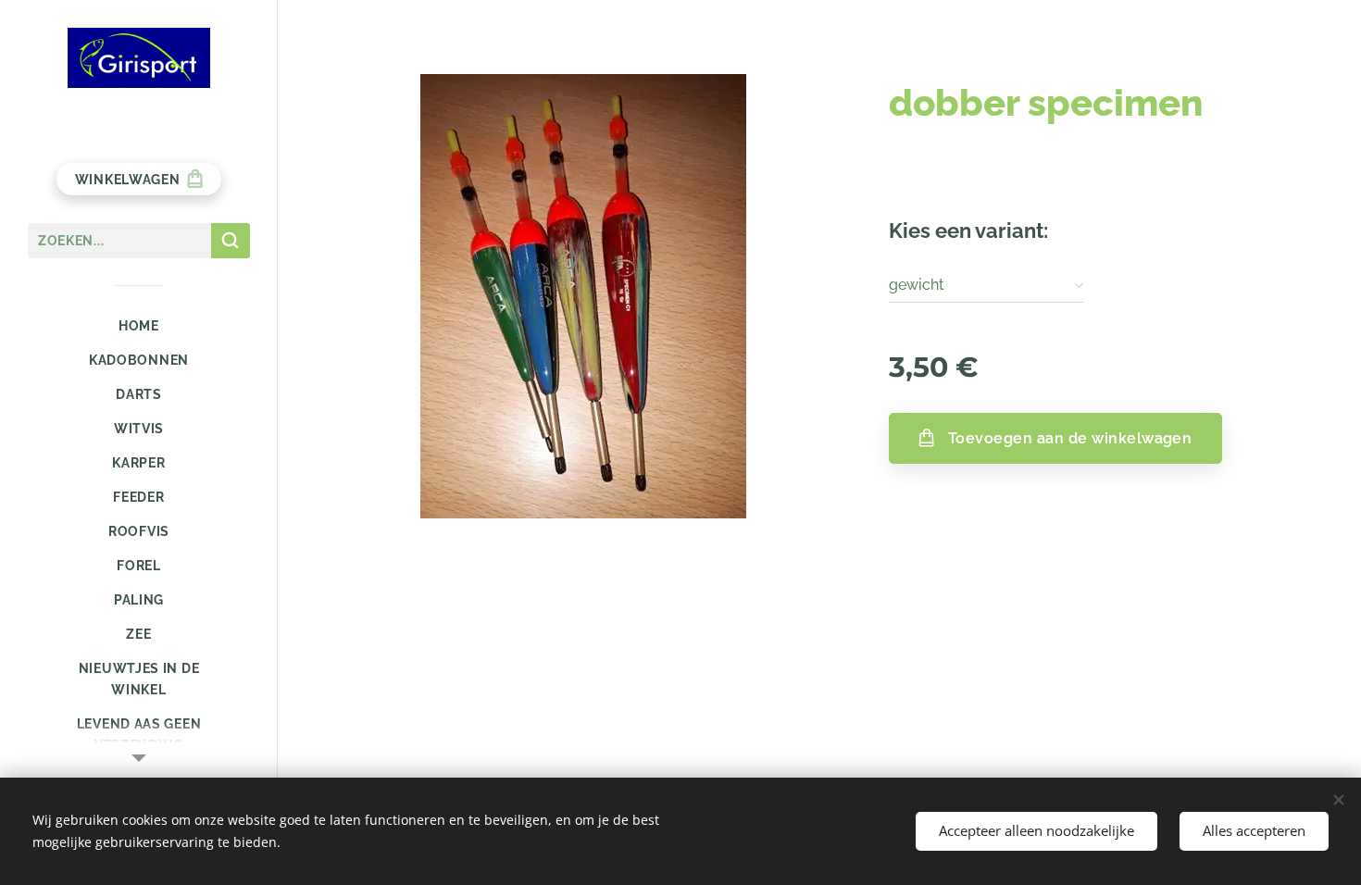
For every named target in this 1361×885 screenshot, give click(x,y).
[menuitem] (139, 326)
